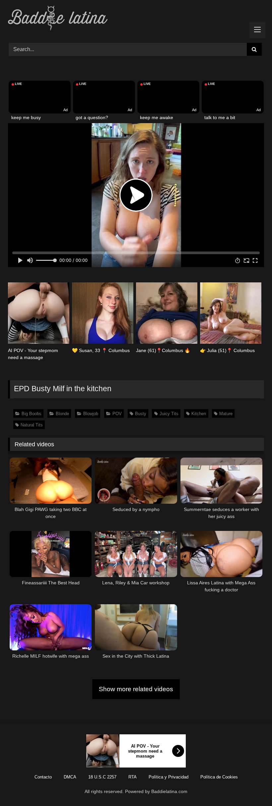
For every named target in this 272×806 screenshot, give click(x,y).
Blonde (62, 413)
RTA (132, 776)
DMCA (70, 776)
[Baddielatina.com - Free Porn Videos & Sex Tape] (136, 19)
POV (117, 413)
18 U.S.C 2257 (102, 776)
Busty (140, 413)
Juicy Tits (169, 413)
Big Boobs (31, 413)
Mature (226, 413)
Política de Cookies (219, 776)
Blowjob (90, 413)
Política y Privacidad (168, 776)
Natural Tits (32, 424)
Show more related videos (136, 689)
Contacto (43, 776)
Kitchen (198, 413)
